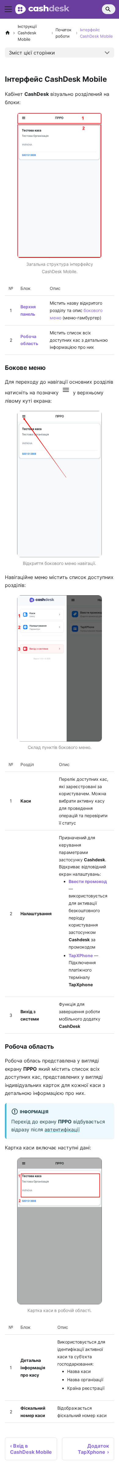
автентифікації (62, 1129)
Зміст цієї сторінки (32, 53)
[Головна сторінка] (7, 33)
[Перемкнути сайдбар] (8, 9)
